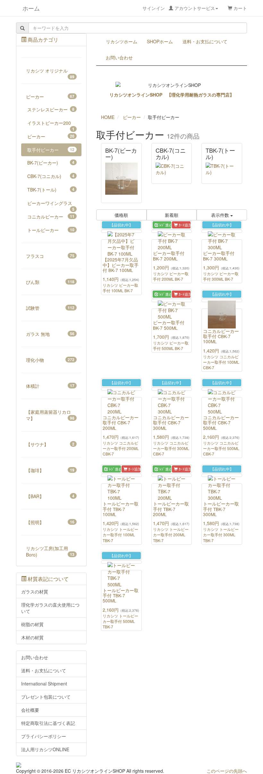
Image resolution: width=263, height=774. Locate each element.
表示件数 (220, 215)
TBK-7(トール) (50, 189)
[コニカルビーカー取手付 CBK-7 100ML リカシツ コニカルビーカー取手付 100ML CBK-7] (221, 300)
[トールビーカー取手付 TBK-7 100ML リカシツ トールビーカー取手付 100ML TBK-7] (121, 475)
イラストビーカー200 (50, 124)
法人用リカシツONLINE (45, 749)
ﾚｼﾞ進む (164, 224)
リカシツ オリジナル (50, 72)
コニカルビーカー (50, 216)
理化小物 (50, 360)
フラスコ (50, 256)
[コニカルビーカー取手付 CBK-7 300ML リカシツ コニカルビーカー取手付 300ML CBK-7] (171, 389)
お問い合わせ (119, 57)
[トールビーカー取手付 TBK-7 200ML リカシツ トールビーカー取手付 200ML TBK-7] (171, 475)
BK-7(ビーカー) (50, 162)
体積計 (50, 386)
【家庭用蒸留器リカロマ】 (50, 415)
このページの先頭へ (227, 771)
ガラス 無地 (50, 334)
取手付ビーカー (50, 150)
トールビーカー (50, 230)
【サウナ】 (50, 444)
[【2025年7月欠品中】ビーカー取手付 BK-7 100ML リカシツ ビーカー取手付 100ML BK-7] (121, 231)
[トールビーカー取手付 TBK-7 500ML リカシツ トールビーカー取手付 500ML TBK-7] (121, 562)
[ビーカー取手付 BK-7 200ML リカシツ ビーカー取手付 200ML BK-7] (171, 231)
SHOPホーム (160, 41)
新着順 (171, 215)
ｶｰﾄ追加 (184, 224)
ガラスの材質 (34, 591)
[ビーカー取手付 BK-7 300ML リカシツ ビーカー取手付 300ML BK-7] (221, 231)
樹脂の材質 (32, 624)
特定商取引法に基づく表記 (48, 723)
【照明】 (50, 522)
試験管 (50, 308)
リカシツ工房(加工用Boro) (50, 551)
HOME (108, 117)
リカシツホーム (121, 41)
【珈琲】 (50, 470)
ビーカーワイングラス (50, 204)
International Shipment (44, 683)
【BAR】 (50, 496)
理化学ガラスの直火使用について (50, 607)
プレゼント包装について (46, 696)
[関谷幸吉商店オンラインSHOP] (51, 765)
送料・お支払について (204, 41)
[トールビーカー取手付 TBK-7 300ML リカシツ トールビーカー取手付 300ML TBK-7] (221, 475)
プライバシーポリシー (43, 736)
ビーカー (50, 96)
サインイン (178, 8)
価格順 (121, 215)
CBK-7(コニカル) (50, 176)
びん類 (50, 282)
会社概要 (30, 710)
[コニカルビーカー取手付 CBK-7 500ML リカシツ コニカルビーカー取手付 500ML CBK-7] (221, 389)
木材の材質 (32, 637)
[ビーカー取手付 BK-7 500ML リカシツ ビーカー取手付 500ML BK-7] (171, 300)
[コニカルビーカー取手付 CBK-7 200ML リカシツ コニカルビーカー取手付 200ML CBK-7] (121, 389)
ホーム (28, 8)
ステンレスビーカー (50, 109)
